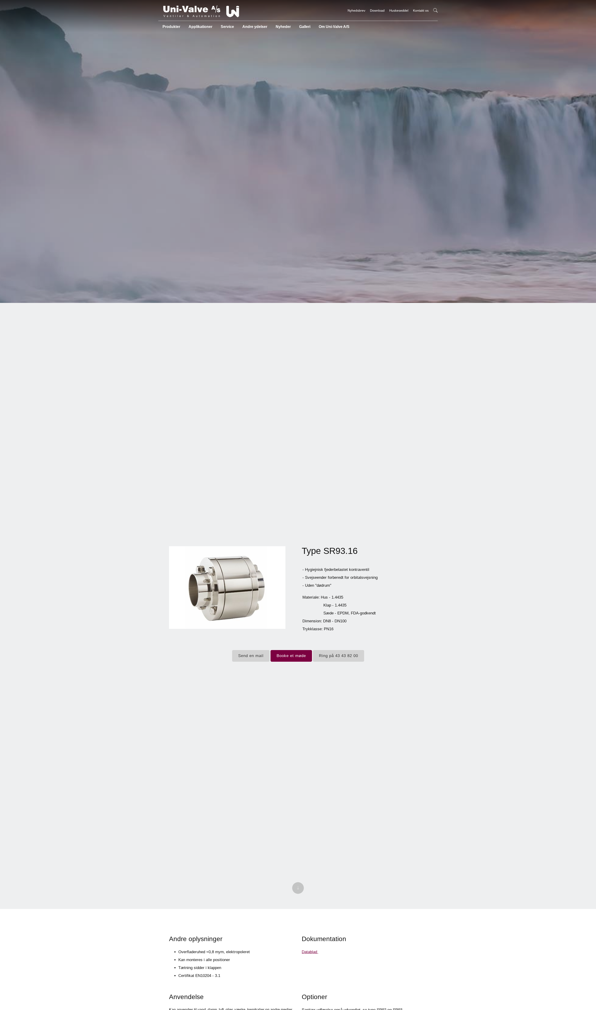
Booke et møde (291, 656)
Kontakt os (421, 10)
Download (377, 10)
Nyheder (283, 27)
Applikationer (200, 27)
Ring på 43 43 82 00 (338, 656)
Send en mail (251, 656)
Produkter (171, 27)
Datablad (310, 952)
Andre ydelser (254, 27)
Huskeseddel (398, 10)
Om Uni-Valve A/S (334, 27)
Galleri (304, 27)
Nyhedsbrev (356, 10)
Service (227, 27)
